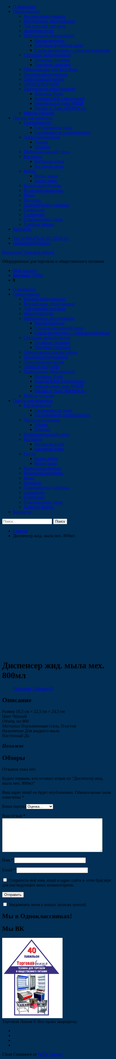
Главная (20, 531)
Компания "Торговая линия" (28, 252)
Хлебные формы (39, 224)
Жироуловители (38, 30)
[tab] (22, 688)
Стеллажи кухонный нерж (59, 45)
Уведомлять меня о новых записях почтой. (48, 904)
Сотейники (34, 214)
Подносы (32, 200)
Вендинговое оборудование (49, 21)
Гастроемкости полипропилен (62, 132)
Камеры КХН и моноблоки (60, 98)
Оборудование (26, 11)
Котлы (30, 171)
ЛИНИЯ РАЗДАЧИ (41, 84)
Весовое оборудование (45, 16)
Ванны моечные (49, 40)
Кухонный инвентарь (43, 190)
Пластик (42, 147)
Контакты (22, 229)
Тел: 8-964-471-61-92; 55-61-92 (41, 238)
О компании (24, 6)
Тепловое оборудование (46, 74)
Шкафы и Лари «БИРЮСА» (60, 108)
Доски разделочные (42, 137)
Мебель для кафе (39, 113)
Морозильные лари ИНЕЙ (59, 103)
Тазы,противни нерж (43, 219)
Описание (22, 688)
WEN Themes (50, 1054)
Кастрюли (33, 156)
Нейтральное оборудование (49, 35)
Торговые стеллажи (53, 64)
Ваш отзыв (13, 815)
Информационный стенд (47, 151)
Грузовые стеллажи (52, 60)
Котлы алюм (46, 176)
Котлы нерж (46, 180)
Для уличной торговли (45, 26)
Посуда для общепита (33, 118)
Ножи (29, 195)
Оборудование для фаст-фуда (50, 69)
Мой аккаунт (25, 270)
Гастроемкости (37, 122)
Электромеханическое (44, 79)
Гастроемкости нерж (53, 127)
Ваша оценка (14, 806)
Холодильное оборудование (49, 89)
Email (8, 870)
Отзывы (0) (43, 688)
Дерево (41, 142)
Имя (7, 860)
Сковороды (34, 209)
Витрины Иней (49, 93)
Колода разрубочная (42, 185)
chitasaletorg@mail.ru (31, 243)
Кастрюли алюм (49, 161)
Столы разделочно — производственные (72, 50)
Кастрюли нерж (49, 166)
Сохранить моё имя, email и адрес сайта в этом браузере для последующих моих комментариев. (56, 882)
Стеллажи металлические (47, 55)
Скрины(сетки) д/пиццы (46, 205)
